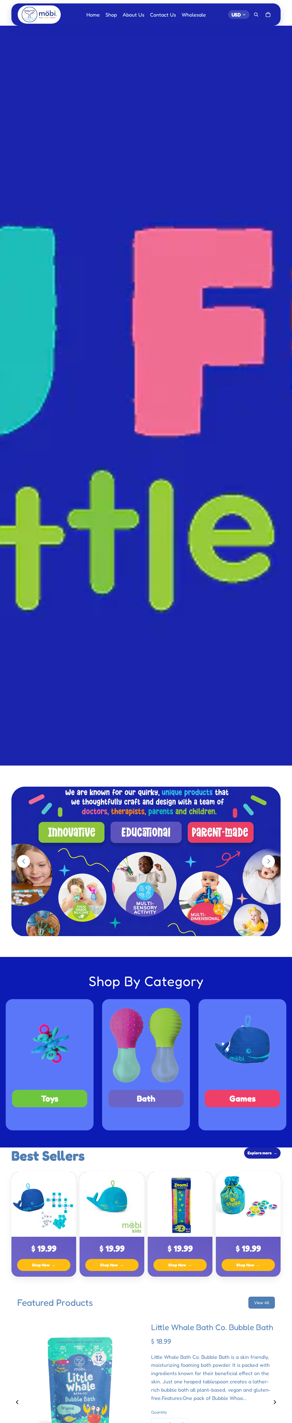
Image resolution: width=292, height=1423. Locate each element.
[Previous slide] (23, 861)
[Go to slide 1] (143, 943)
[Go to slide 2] (149, 943)
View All (261, 1302)
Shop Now (43, 1264)
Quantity (159, 1412)
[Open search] (256, 14)
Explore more (262, 1152)
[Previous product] (17, 1402)
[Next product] (275, 1402)
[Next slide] (268, 861)
